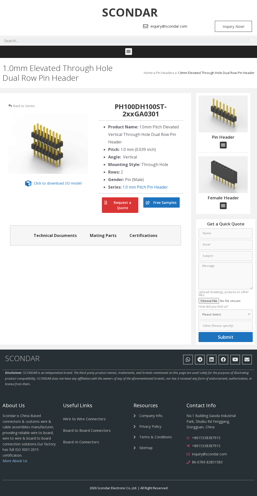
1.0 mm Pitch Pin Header (145, 187)
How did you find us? (213, 307)
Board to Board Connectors (87, 430)
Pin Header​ (223, 137)
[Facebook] (223, 360)
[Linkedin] (212, 360)
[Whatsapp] (188, 360)
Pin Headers (165, 72)
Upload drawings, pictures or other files (224, 294)
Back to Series (24, 106)
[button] (130, 12)
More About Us (15, 460)
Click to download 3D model (58, 183)
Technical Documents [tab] (55, 235)
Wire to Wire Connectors (84, 418)
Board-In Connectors (81, 441)
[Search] (251, 40)
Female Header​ (223, 198)
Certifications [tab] (143, 235)
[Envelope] (247, 360)
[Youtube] (235, 360)
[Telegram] (200, 360)
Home (148, 72)
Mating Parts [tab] (103, 235)
